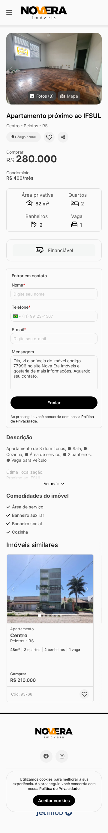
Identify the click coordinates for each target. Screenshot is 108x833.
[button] (54, 68)
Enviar (54, 402)
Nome (18, 284)
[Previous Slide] (11, 68)
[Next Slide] (97, 68)
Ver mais (51, 483)
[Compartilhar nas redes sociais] (63, 137)
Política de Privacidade (59, 788)
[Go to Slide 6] (61, 615)
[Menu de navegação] (9, 12)
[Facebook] (46, 756)
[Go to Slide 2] (44, 615)
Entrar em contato (29, 275)
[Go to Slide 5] (57, 615)
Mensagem (23, 351)
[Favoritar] (49, 137)
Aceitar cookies (54, 800)
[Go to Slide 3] (48, 615)
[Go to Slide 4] (52, 615)
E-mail (19, 329)
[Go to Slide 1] (39, 615)
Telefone (21, 307)
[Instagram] (62, 756)
